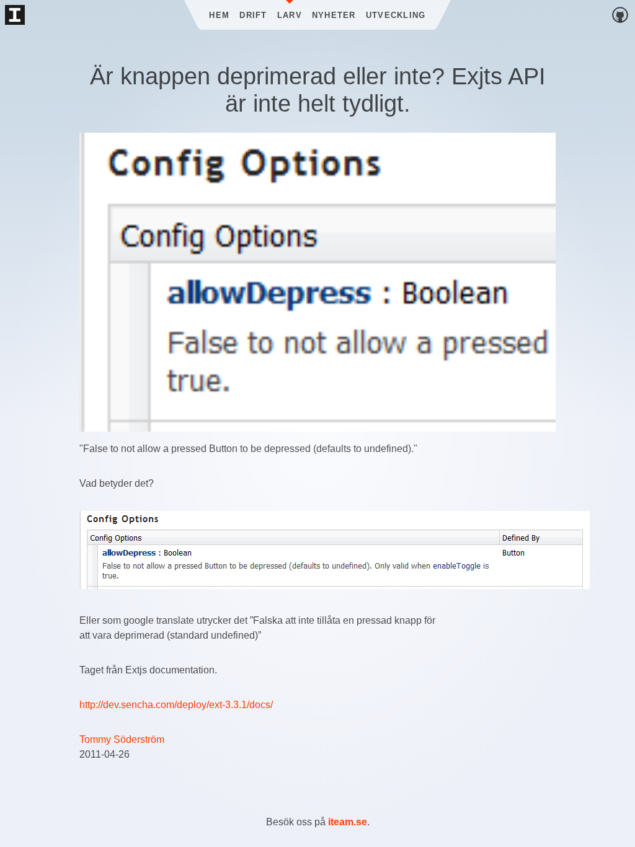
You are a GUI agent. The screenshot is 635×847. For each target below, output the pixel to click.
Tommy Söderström (121, 739)
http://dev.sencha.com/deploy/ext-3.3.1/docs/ (176, 704)
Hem (219, 15)
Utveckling (396, 15)
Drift (253, 15)
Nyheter (334, 15)
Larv (289, 15)
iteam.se (347, 822)
